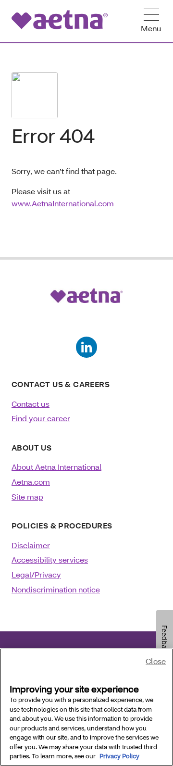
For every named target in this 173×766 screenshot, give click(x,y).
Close (156, 661)
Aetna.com (31, 482)
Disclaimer (31, 545)
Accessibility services (50, 559)
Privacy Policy (119, 756)
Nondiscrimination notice (56, 589)
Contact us (30, 404)
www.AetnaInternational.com (63, 203)
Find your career (41, 418)
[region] (86, 707)
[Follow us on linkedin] (86, 347)
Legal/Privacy (36, 574)
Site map (27, 496)
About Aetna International (56, 467)
